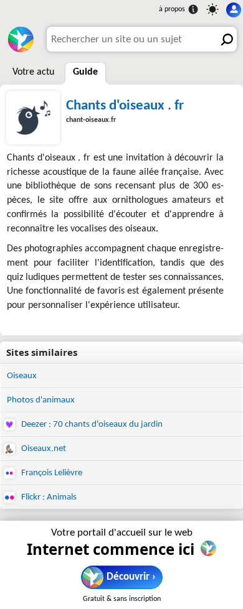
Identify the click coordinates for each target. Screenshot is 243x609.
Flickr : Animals (48, 497)
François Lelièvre (50, 473)
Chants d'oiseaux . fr (125, 105)
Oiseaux (22, 376)
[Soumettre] (224, 39)
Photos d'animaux (41, 400)
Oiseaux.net (42, 448)
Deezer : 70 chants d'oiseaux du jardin (91, 424)
